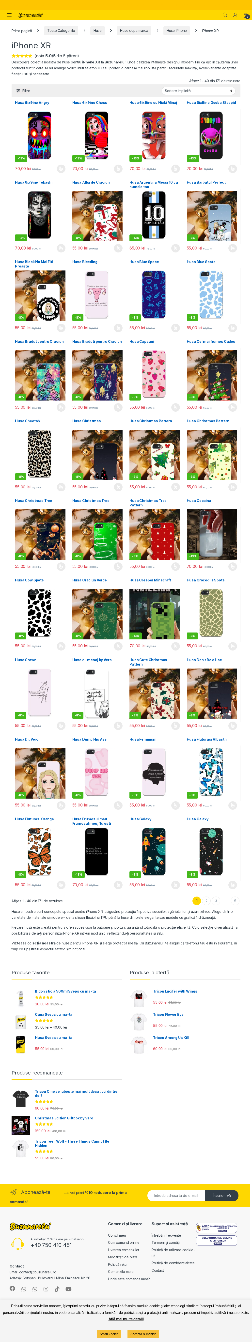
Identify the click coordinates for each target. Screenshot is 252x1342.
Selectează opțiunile (56, 169)
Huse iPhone (177, 30)
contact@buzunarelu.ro (37, 1272)
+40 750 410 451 (51, 1245)
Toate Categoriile (61, 30)
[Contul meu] (235, 15)
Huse (98, 30)
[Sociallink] (12, 1288)
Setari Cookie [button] (109, 1334)
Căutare (225, 15)
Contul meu (117, 1235)
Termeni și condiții (166, 1242)
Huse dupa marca (134, 30)
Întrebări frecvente (166, 1235)
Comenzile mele (121, 1271)
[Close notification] (244, 5)
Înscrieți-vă (222, 1195)
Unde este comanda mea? (129, 1279)
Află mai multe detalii (126, 1319)
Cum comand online (124, 1242)
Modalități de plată (122, 1257)
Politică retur (118, 1264)
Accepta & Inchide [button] (143, 1334)
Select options (174, 248)
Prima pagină (22, 30)
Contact (158, 1270)
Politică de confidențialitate (173, 1263)
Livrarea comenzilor (123, 1250)
